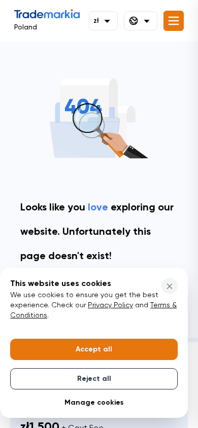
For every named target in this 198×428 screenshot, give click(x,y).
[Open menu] (173, 21)
